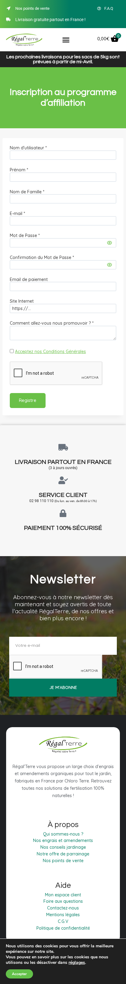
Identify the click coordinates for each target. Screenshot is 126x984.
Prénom (19, 170)
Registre (27, 400)
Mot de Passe (25, 235)
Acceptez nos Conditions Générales (50, 351)
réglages (77, 962)
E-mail (17, 213)
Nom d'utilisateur (28, 148)
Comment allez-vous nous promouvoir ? (52, 323)
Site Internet (22, 301)
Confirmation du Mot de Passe (42, 257)
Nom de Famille (27, 192)
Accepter (19, 973)
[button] (66, 40)
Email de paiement (29, 279)
